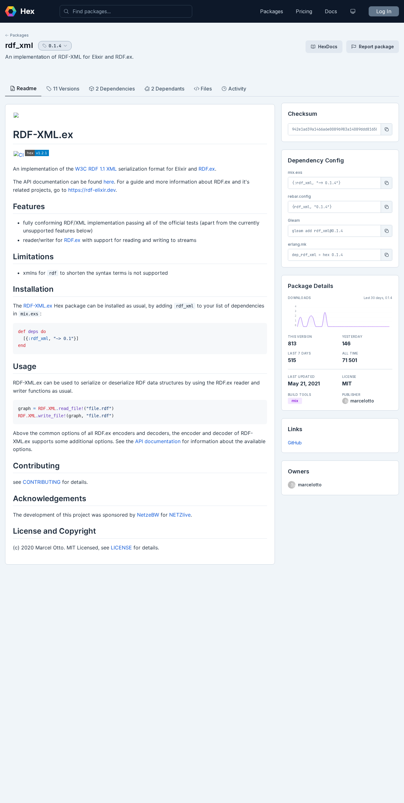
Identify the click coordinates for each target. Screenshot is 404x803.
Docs (331, 11)
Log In (383, 11)
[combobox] (126, 11)
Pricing (304, 11)
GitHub (295, 442)
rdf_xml (19, 45)
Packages (271, 11)
